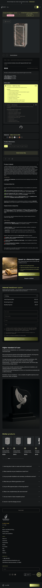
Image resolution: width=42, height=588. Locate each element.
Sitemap (4, 552)
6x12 (6, 146)
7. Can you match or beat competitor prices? (13, 496)
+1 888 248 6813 (6, 558)
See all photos (13, 55)
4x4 (26, 146)
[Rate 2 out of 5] (4, 523)
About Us (4, 538)
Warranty (7, 220)
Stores (3, 544)
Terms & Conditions (25, 330)
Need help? (21, 510)
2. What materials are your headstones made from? (15, 471)
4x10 (18, 146)
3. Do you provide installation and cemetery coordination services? (19, 476)
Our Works (4, 546)
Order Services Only (21, 153)
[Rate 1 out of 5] (3, 523)
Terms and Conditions (7, 533)
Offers (3, 550)
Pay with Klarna (10, 15)
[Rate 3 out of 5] (5, 523)
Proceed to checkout (34, 585)
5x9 (14, 146)
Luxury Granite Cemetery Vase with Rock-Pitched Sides (6, 451)
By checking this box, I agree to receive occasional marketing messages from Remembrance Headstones (20, 333)
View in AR (8, 21)
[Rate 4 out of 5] (7, 523)
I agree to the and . (16, 335)
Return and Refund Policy (8, 529)
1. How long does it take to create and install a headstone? (17, 466)
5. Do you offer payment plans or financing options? (15, 486)
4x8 (22, 146)
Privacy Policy (17, 330)
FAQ (3, 548)
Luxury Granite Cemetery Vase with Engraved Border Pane (27, 451)
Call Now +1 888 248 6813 (29, 274)
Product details (8, 164)
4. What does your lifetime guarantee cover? (13, 481)
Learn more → (30, 15)
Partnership (5, 542)
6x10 (10, 146)
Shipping (6, 177)
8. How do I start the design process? (11, 501)
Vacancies (4, 540)
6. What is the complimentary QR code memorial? (14, 491)
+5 (10, 448)
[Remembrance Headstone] (5, 7)
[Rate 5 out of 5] (8, 523)
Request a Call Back (29, 278)
